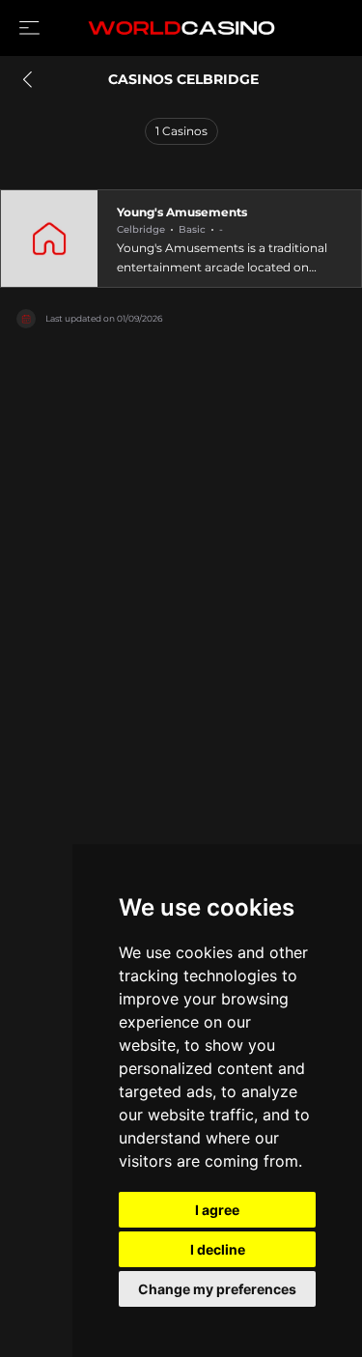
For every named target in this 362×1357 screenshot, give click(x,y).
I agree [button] (217, 1210)
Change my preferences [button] (217, 1289)
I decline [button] (217, 1249)
